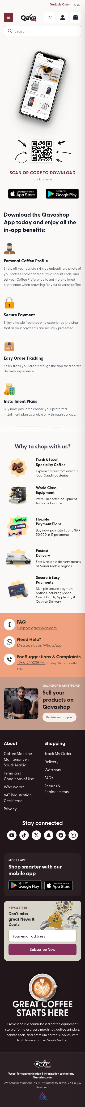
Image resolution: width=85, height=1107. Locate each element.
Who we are (14, 786)
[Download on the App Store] (58, 885)
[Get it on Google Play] (25, 885)
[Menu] (8, 17)
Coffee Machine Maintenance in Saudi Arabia (18, 759)
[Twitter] (36, 835)
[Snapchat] (48, 835)
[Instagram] (73, 835)
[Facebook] (61, 835)
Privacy (10, 808)
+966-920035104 (31, 662)
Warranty (52, 769)
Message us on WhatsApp (39, 645)
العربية (77, 4)
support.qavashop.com (37, 627)
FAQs (48, 777)
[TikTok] (24, 835)
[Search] (10, 31)
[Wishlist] (49, 17)
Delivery (51, 761)
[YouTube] (12, 835)
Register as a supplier (59, 717)
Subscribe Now (42, 949)
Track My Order (60, 4)
